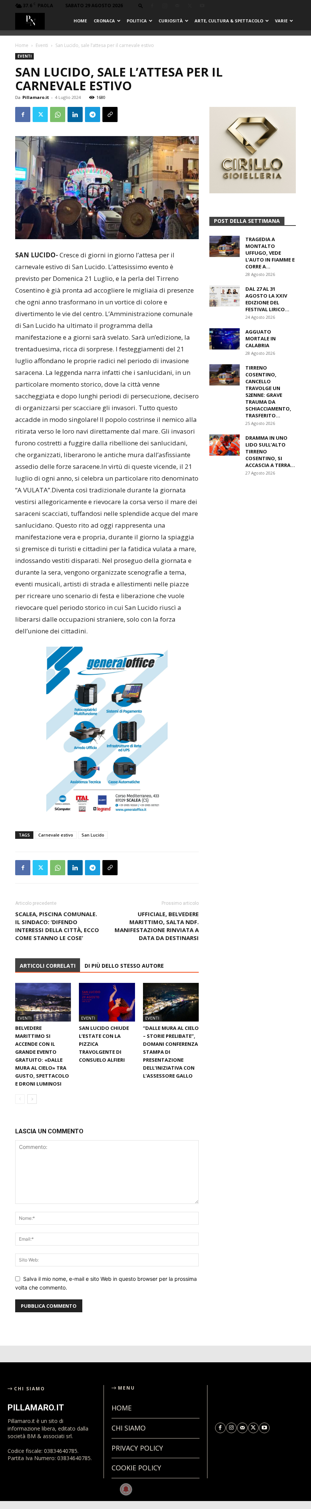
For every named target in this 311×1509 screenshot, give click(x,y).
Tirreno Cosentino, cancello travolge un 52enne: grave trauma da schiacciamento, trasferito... (268, 391)
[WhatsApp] (57, 114)
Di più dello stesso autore (124, 965)
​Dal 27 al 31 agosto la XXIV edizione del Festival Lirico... (267, 299)
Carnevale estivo (55, 835)
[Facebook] (152, 5)
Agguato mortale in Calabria (260, 338)
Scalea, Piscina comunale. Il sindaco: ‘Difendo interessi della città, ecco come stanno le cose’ (57, 926)
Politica (137, 21)
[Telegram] (92, 114)
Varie (281, 21)
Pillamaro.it (35, 97)
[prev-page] (20, 1099)
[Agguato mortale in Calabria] (224, 338)
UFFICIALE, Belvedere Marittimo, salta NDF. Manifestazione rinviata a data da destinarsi (157, 926)
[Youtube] (202, 5)
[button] (140, 5)
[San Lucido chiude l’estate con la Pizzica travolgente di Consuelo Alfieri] (107, 1002)
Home (80, 21)
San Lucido (93, 835)
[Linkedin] (75, 114)
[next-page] (32, 1099)
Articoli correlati (47, 965)
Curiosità (171, 21)
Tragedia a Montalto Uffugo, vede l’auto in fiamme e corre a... (270, 253)
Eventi (42, 45)
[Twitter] (189, 5)
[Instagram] (164, 5)
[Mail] (177, 5)
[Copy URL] (110, 114)
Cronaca (104, 21)
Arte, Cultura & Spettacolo (229, 21)
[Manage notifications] (126, 1489)
